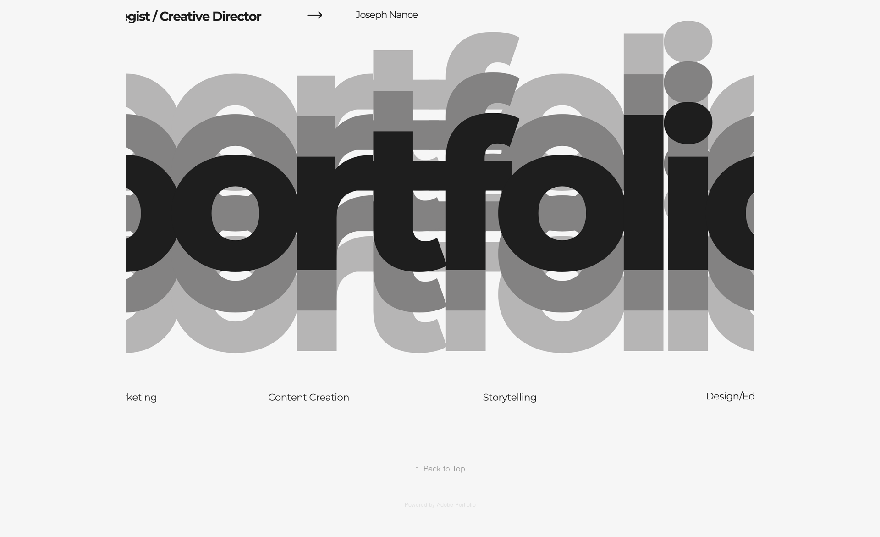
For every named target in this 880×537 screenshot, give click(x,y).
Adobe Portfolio (456, 505)
